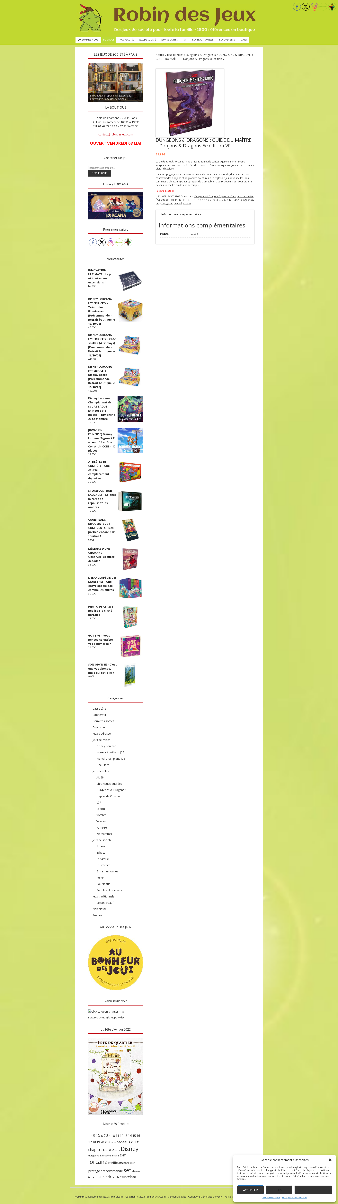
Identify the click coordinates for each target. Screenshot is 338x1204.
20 (214, 200)
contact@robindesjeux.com (115, 134)
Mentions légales (177, 1196)
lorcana (98, 1161)
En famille (102, 859)
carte (134, 1141)
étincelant (128, 1176)
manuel (187, 203)
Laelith (100, 809)
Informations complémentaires (181, 214)
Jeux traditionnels (202, 39)
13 (184, 200)
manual (178, 203)
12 (180, 200)
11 (176, 200)
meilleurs (115, 1162)
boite (113, 1142)
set (127, 1170)
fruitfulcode (117, 1196)
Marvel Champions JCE (110, 758)
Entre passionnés (107, 871)
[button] (330, 1160)
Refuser (279, 1190)
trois (97, 1177)
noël (126, 1163)
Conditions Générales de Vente (205, 1196)
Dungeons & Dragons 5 (201, 55)
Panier (243, 39)
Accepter (250, 1190)
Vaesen (101, 821)
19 (207, 200)
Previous (81, 62)
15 (192, 200)
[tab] (181, 214)
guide (169, 203)
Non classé (100, 909)
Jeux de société (147, 39)
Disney (129, 1149)
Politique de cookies (271, 1197)
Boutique (108, 39)
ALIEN (100, 777)
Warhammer (104, 834)
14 (188, 200)
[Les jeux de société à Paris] (166, 18)
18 (203, 200)
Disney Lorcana (106, 746)
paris (132, 1163)
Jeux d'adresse (102, 733)
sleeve (136, 1171)
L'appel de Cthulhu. (108, 796)
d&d (236, 200)
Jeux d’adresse (227, 39)
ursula (115, 1177)
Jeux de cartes (169, 39)
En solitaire (103, 865)
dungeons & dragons (99, 1155)
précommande (112, 1171)
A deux (100, 846)
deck (117, 1150)
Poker (100, 877)
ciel (106, 1149)
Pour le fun (103, 884)
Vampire (101, 827)
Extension (99, 727)
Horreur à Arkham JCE (110, 752)
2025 (107, 1142)
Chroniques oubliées (109, 784)
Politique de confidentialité (294, 1197)
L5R (98, 802)
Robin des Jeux (99, 1196)
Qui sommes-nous (87, 39)
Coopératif (99, 715)
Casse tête (99, 708)
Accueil (160, 55)
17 (199, 200)
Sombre (101, 815)
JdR (184, 39)
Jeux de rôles (175, 55)
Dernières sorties (103, 721)
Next (150, 62)
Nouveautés (127, 39)
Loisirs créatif (104, 903)
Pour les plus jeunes (109, 890)
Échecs (100, 852)
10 (172, 200)
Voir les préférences (313, 1190)
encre (115, 1155)
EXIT (123, 1155)
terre (91, 1177)
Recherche (99, 173)
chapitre (95, 1149)
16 (195, 200)
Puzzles (97, 915)
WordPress (81, 1196)
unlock (105, 1176)
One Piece (102, 765)
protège (94, 1171)
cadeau (123, 1142)
